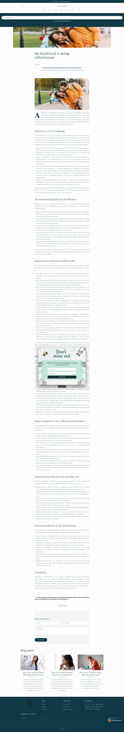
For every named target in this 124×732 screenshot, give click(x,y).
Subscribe (62, 377)
